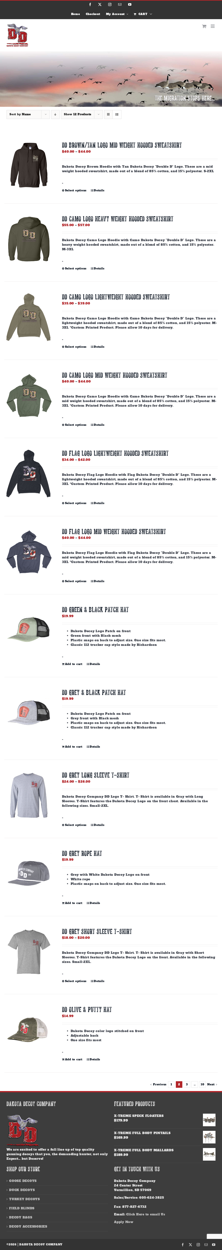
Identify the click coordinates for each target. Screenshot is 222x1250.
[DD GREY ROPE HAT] (28, 873)
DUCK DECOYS (22, 1190)
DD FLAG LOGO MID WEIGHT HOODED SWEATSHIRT (114, 531)
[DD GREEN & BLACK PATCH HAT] (28, 629)
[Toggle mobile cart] (204, 26)
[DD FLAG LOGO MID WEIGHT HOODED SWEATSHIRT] (28, 551)
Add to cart (73, 664)
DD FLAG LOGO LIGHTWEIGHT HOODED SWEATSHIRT (115, 453)
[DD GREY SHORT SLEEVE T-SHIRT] (28, 951)
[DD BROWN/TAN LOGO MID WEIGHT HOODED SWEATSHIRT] (28, 165)
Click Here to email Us (145, 1214)
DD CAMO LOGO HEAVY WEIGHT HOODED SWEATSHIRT (117, 218)
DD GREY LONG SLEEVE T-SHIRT (95, 775)
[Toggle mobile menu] (213, 26)
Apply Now (123, 1222)
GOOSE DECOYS (23, 1181)
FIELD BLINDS (21, 1208)
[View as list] (117, 114)
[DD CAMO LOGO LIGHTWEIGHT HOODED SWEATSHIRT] (28, 317)
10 (202, 1084)
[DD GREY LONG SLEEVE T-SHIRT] (28, 795)
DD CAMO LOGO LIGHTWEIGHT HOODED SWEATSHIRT (116, 296)
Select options (76, 190)
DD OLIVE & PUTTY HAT (87, 1009)
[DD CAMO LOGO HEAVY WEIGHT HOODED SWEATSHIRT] (28, 239)
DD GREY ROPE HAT (82, 853)
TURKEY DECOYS (24, 1199)
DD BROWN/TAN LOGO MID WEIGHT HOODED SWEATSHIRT (122, 145)
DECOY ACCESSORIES (28, 1226)
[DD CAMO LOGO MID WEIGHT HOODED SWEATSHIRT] (28, 395)
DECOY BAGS (20, 1217)
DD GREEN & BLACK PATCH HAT (95, 609)
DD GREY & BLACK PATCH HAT (94, 692)
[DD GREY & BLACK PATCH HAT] (28, 712)
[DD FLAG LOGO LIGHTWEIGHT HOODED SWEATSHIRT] (28, 473)
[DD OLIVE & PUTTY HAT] (28, 1029)
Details (99, 190)
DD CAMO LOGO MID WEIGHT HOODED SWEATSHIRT (114, 375)
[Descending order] (55, 114)
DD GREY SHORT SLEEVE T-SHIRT (97, 931)
